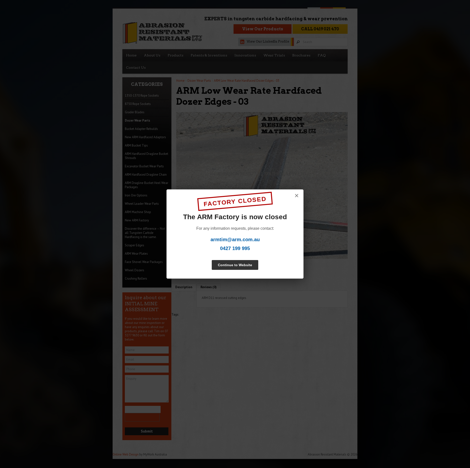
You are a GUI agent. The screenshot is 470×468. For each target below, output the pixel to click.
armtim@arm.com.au (235, 239)
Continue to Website (235, 265)
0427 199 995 (235, 248)
